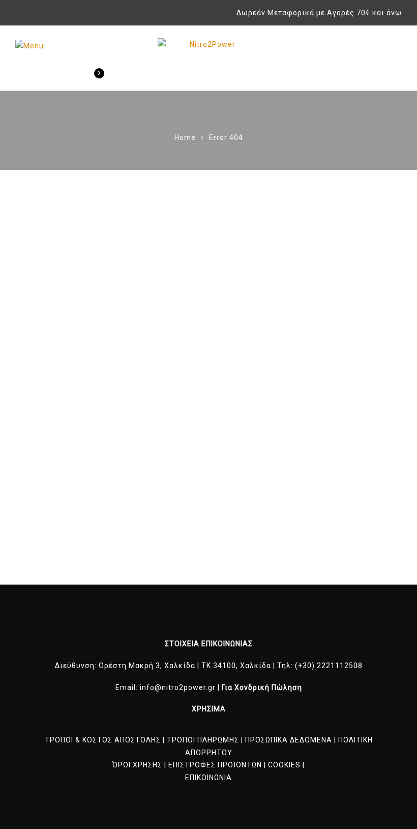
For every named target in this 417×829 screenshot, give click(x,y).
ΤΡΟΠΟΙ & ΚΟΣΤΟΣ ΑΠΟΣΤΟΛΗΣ (103, 740)
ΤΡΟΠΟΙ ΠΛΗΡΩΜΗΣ (203, 740)
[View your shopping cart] (91, 78)
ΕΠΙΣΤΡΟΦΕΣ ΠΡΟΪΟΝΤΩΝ (215, 765)
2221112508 (340, 665)
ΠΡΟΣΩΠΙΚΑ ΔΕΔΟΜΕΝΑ (288, 740)
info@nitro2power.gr (178, 687)
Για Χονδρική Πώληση (262, 687)
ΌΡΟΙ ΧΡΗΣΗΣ (137, 765)
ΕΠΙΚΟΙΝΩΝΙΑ (208, 777)
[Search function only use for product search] (55, 78)
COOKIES (284, 765)
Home (185, 137)
